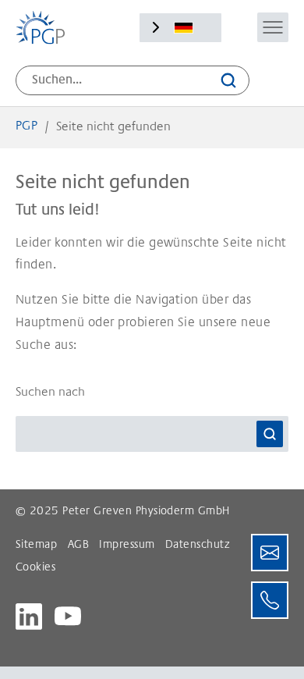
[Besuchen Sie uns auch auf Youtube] (68, 616)
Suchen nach (50, 392)
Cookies (35, 568)
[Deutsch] (183, 28)
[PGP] (40, 27)
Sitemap (36, 545)
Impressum (126, 545)
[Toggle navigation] (272, 27)
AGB (78, 545)
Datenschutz (197, 545)
